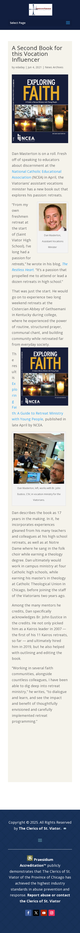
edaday (20, 67)
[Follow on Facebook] (28, 913)
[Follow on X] (36, 913)
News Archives (54, 67)
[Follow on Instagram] (52, 913)
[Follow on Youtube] (44, 913)
